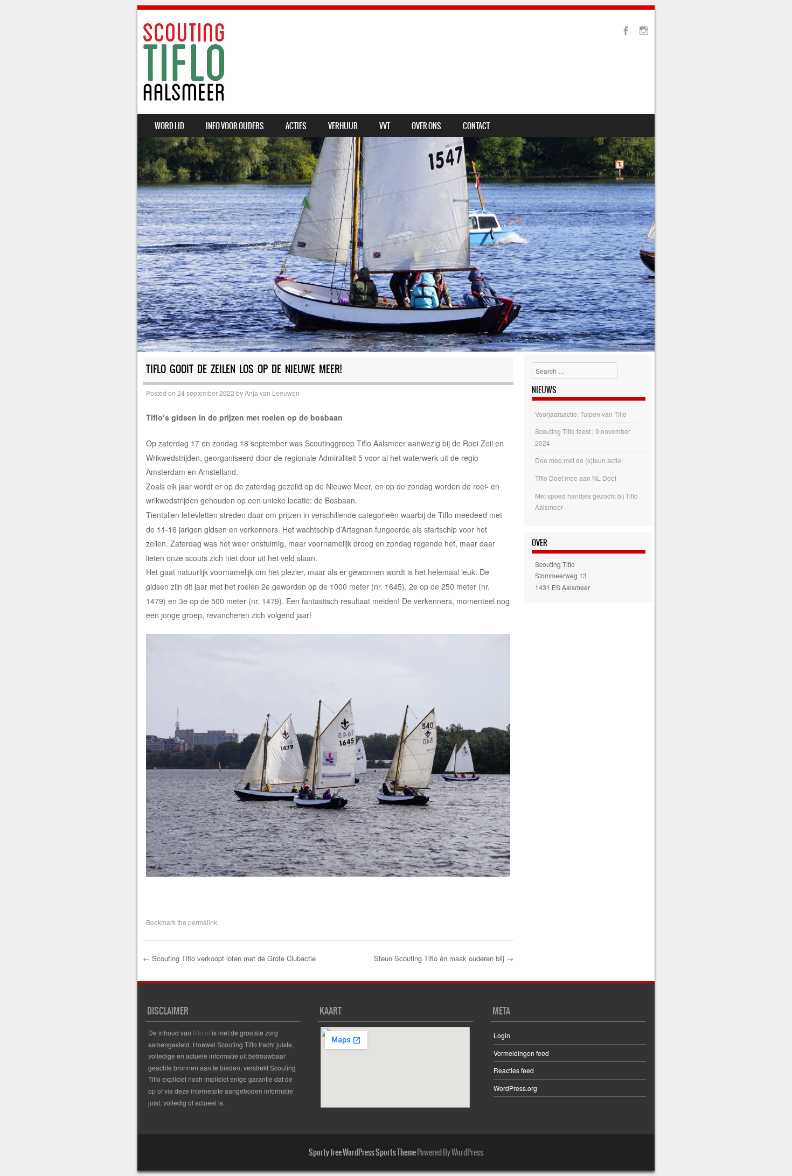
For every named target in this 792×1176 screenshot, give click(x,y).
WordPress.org (515, 1088)
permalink (202, 922)
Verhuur (343, 126)
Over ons (426, 126)
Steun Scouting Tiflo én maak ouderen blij (443, 958)
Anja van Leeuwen (272, 392)
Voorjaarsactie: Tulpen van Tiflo (581, 413)
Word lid (169, 126)
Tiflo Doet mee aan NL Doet (575, 477)
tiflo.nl (201, 1032)
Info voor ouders (235, 126)
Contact (476, 126)
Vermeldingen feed (521, 1053)
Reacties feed (514, 1070)
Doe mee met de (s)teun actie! (579, 460)
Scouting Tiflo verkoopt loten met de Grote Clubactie (229, 958)
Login (502, 1035)
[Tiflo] (184, 61)
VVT (384, 126)
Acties (296, 126)
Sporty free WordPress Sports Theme (362, 1152)
